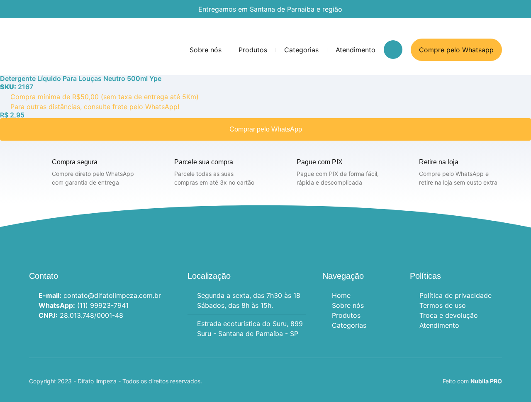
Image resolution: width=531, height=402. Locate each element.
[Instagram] (34, 334)
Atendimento (355, 50)
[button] (393, 49)
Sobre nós (206, 50)
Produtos (253, 50)
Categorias (301, 50)
